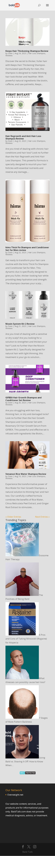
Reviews (9, 55)
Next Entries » (42, 516)
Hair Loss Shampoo (36, 53)
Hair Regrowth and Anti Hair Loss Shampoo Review (23, 137)
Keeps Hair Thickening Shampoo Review (26, 51)
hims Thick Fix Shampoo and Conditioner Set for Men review (27, 248)
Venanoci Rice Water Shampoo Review (25, 473)
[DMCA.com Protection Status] (27, 773)
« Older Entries (13, 516)
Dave (10, 53)
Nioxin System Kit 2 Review (20, 323)
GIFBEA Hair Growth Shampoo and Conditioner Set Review (23, 399)
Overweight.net (15, 794)
